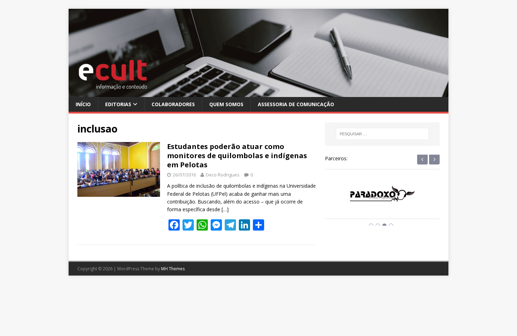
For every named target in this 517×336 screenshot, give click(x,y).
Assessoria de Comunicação (296, 104)
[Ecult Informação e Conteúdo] (258, 92)
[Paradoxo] (382, 200)
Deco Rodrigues (223, 175)
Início (83, 104)
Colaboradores (173, 104)
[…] (225, 209)
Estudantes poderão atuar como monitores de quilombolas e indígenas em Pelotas (237, 155)
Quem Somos (226, 104)
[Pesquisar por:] (382, 134)
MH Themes (173, 269)
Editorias (118, 104)
